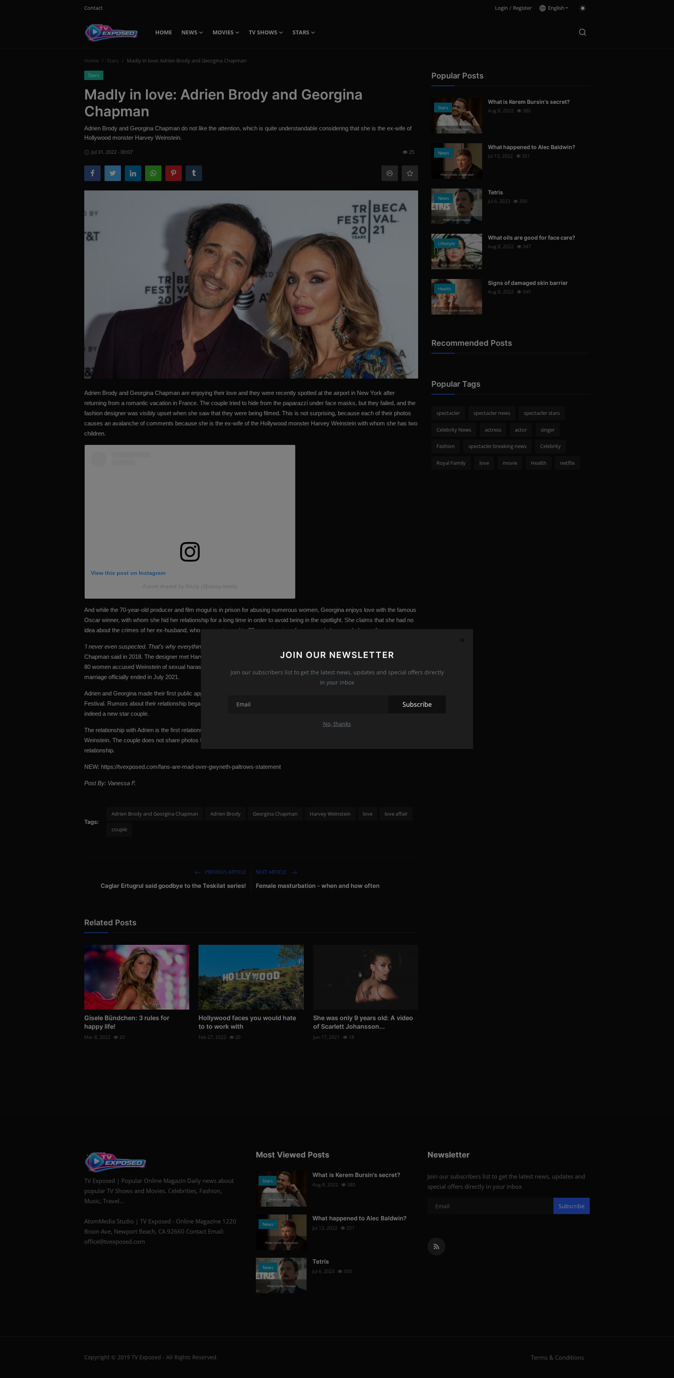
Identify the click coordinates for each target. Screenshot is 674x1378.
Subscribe (417, 704)
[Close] (462, 640)
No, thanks (337, 723)
